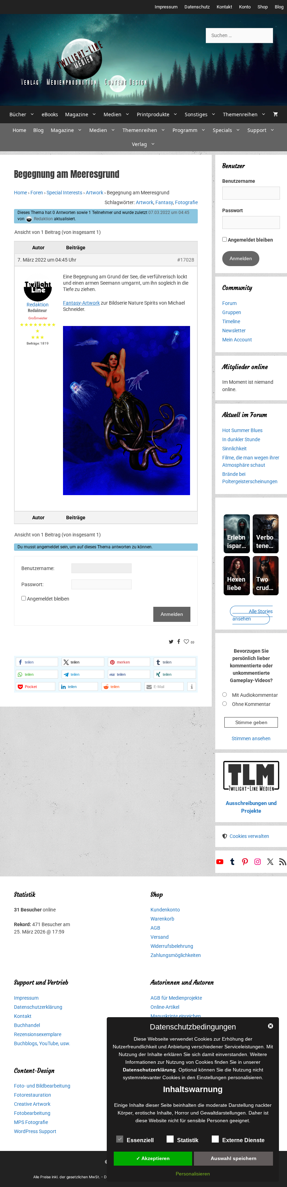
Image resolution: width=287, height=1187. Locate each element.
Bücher (17, 114)
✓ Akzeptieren (153, 1158)
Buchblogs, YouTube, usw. (42, 1043)
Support (256, 130)
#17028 (185, 260)
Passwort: (32, 584)
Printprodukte (153, 114)
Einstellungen (211, 1077)
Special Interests (64, 192)
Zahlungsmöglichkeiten (175, 955)
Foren (36, 192)
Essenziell (140, 1140)
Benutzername (238, 181)
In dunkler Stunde (241, 439)
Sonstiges (196, 114)
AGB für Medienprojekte (176, 998)
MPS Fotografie (31, 1122)
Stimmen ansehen (251, 738)
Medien (112, 114)
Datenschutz (197, 6)
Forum (229, 303)
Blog (279, 6)
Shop (263, 6)
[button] (37, 662)
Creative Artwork (32, 1104)
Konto (245, 6)
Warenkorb (162, 919)
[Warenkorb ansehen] (275, 114)
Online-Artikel (164, 1007)
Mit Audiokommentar (255, 695)
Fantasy (164, 202)
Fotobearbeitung (32, 1113)
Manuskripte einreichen (175, 1016)
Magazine (76, 114)
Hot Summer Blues (242, 430)
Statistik (187, 1140)
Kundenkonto (165, 909)
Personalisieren (193, 1173)
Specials (222, 130)
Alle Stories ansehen (252, 615)
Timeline (231, 321)
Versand (159, 937)
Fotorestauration (32, 1095)
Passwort (232, 210)
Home (19, 130)
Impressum (166, 6)
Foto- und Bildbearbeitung (42, 1086)
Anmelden (172, 614)
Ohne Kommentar (251, 704)
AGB (155, 928)
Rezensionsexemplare (37, 1034)
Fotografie (186, 202)
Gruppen (231, 312)
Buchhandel (27, 1025)
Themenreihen (240, 114)
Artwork (94, 192)
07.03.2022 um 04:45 (168, 212)
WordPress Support (35, 1131)
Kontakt (224, 6)
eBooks (50, 114)
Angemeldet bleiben (48, 599)
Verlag (139, 144)
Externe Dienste (243, 1140)
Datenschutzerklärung (38, 1007)
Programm (185, 130)
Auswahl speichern (234, 1158)
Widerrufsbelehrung (171, 946)
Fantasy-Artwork (81, 303)
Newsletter (234, 330)
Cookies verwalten (249, 836)
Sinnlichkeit (234, 448)
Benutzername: (37, 568)
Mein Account (237, 339)
